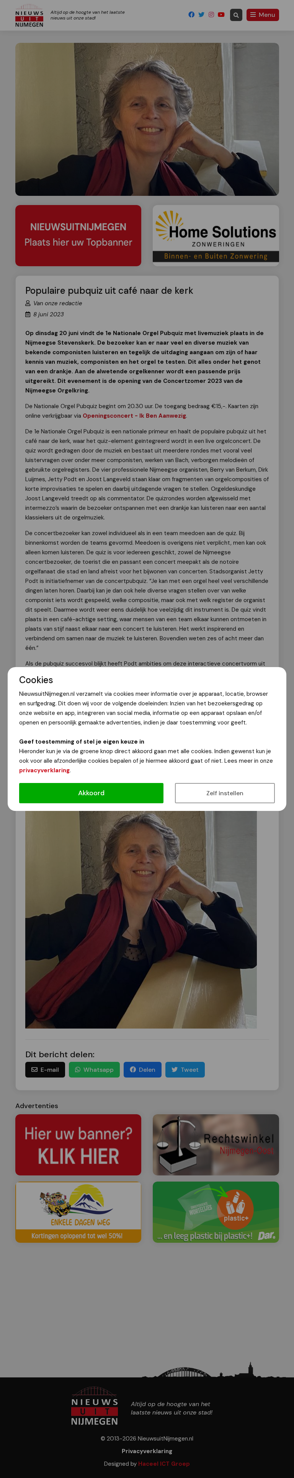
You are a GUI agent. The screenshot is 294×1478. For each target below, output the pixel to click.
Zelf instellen (224, 793)
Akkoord (91, 793)
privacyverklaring (44, 770)
